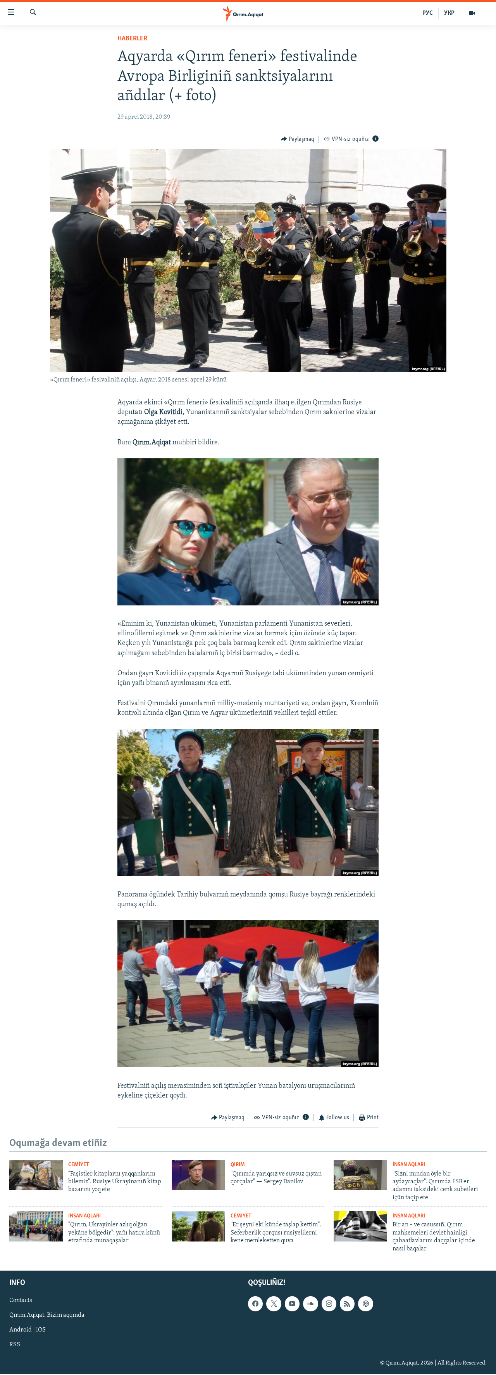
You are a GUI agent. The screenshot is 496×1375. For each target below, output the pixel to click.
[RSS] (347, 1303)
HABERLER (132, 38)
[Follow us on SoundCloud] (310, 1303)
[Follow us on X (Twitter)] (273, 1303)
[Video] (472, 13)
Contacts (20, 1300)
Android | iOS (27, 1330)
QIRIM (238, 1165)
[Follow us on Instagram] (329, 1303)
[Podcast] (365, 1303)
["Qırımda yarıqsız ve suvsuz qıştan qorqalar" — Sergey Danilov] (198, 1175)
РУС (427, 13)
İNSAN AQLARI (409, 1165)
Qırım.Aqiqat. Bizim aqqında (46, 1315)
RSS (14, 1345)
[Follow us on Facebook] (255, 1303)
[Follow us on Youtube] (292, 1303)
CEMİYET (78, 1165)
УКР (449, 13)
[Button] (298, 139)
